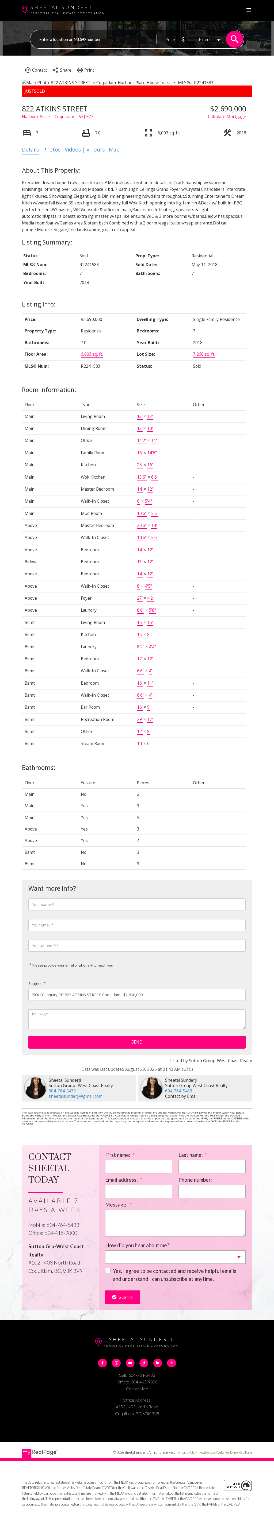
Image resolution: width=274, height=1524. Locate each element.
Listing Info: (39, 304)
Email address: (122, 1180)
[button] (102, 1363)
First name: (118, 1155)
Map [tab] (114, 149)
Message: (117, 1204)
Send (137, 1042)
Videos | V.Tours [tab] (85, 149)
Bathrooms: (38, 767)
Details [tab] (30, 149)
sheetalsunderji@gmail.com (75, 1096)
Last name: (191, 1155)
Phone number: (195, 1180)
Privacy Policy (187, 1452)
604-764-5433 (62, 1091)
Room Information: (49, 389)
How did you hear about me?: (137, 1245)
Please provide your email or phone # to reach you (72, 965)
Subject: (35, 983)
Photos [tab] (51, 149)
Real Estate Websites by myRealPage (225, 1452)
